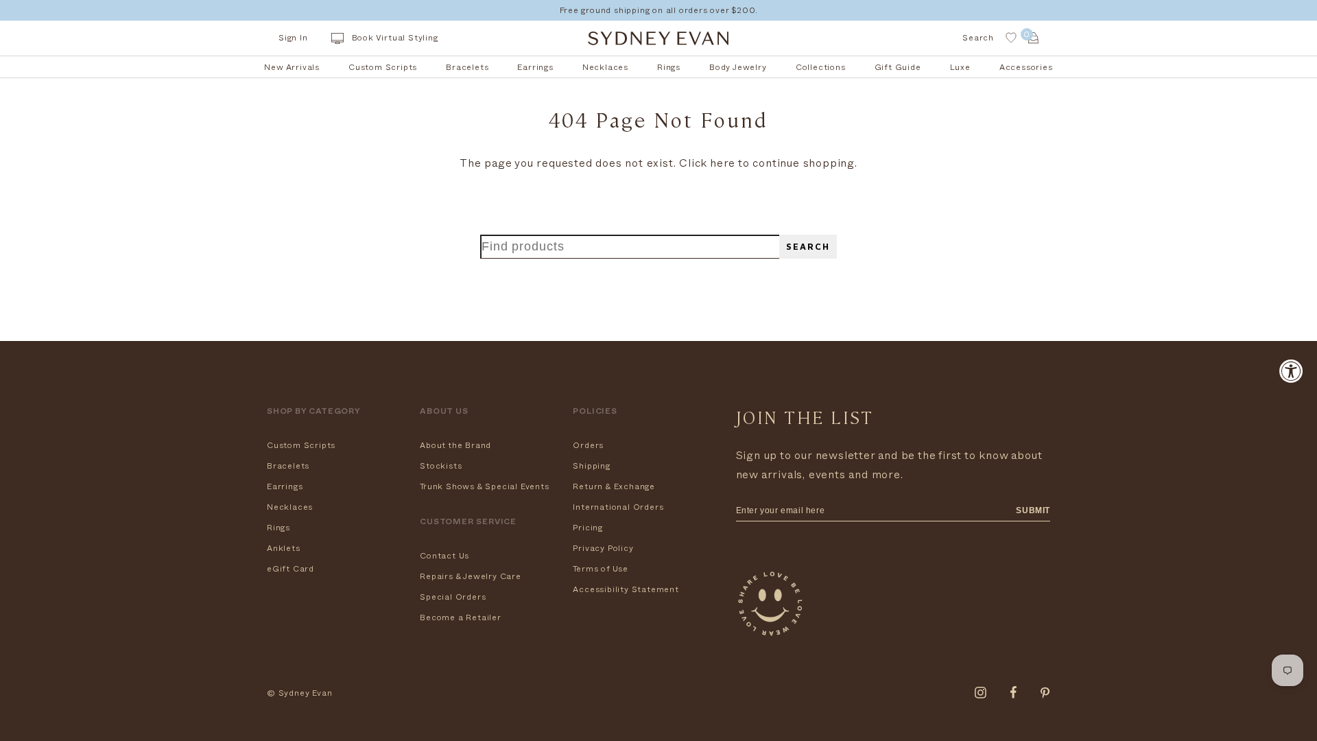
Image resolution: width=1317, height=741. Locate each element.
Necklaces (290, 507)
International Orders (618, 507)
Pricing (588, 528)
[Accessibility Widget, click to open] (1291, 370)
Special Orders (453, 597)
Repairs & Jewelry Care (470, 576)
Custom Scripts (301, 445)
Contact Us (444, 556)
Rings (278, 528)
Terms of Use (600, 569)
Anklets (283, 548)
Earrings (284, 486)
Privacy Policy (603, 548)
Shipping (591, 466)
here (722, 163)
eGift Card (290, 569)
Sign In (293, 38)
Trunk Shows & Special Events (484, 486)
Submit (1033, 510)
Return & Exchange (614, 486)
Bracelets (288, 466)
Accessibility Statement (625, 589)
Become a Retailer (460, 617)
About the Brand (455, 445)
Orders (588, 445)
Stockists (441, 466)
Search (808, 247)
